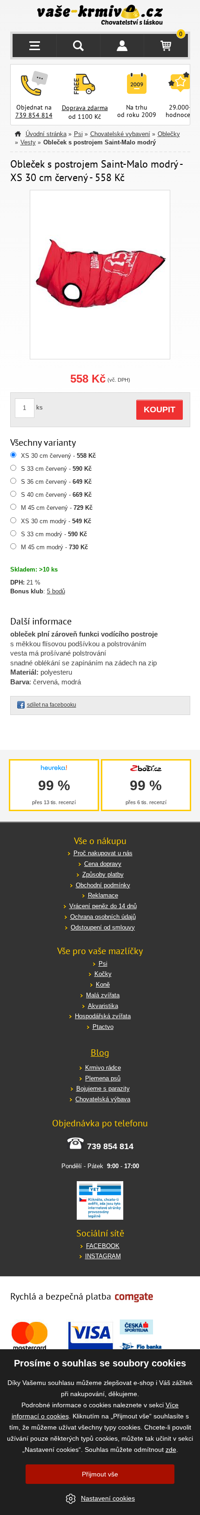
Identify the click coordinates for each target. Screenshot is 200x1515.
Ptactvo (103, 1026)
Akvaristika (103, 1005)
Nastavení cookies (108, 1498)
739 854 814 (34, 115)
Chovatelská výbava (102, 1099)
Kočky (103, 973)
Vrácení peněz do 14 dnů (103, 906)
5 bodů (56, 591)
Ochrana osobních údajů (103, 916)
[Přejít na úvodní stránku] (100, 16)
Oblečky (169, 133)
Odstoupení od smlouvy (103, 927)
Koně (103, 984)
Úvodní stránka (46, 133)
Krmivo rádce (103, 1067)
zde (171, 1449)
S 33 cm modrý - (54, 534)
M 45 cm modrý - (54, 547)
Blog (100, 1053)
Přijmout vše (100, 1474)
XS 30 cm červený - (58, 455)
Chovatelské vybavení (120, 133)
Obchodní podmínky (103, 885)
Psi (78, 133)
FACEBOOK (103, 1245)
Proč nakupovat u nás (103, 853)
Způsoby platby (103, 874)
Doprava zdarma (85, 108)
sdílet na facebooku (51, 705)
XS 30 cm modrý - (56, 521)
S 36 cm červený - (56, 481)
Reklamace (103, 895)
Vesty (28, 142)
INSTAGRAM (103, 1256)
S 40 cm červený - (56, 494)
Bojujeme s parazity (103, 1088)
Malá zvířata (103, 995)
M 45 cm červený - (57, 507)
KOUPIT (159, 409)
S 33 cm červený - (56, 468)
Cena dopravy (102, 863)
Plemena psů (102, 1078)
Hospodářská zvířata (103, 1016)
